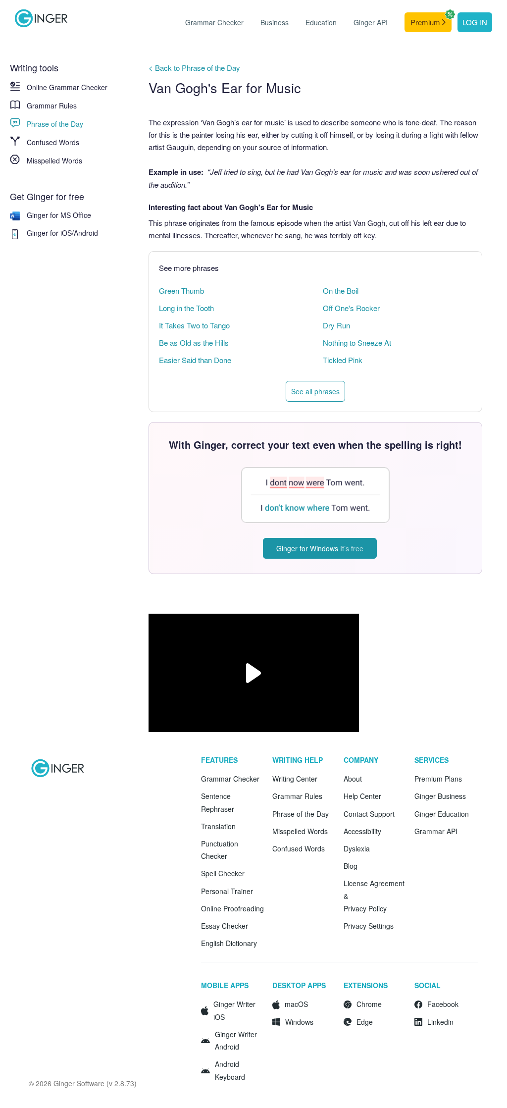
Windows (299, 1022)
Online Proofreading (232, 908)
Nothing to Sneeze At (357, 342)
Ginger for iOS (49, 233)
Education (321, 22)
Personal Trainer (227, 891)
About (353, 779)
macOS (296, 1004)
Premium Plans (438, 779)
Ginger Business (440, 796)
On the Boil (340, 290)
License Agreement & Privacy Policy (374, 895)
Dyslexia (357, 848)
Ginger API (371, 22)
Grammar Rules (52, 105)
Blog (350, 866)
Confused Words (53, 142)
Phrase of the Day (55, 124)
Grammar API (435, 831)
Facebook (442, 1004)
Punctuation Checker (219, 850)
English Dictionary (229, 943)
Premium (426, 22)
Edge (364, 1022)
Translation (218, 826)
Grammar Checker (214, 22)
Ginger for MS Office (59, 215)
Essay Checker (224, 926)
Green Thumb (181, 290)
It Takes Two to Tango (194, 325)
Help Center (362, 796)
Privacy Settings (369, 926)
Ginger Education (441, 814)
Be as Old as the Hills (194, 342)
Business (274, 22)
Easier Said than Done (195, 360)
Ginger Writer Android (236, 1040)
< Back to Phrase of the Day (194, 67)
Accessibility (362, 831)
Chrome (369, 1004)
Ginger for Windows (319, 548)
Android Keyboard (230, 1070)
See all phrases (315, 391)
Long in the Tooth (186, 308)
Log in (474, 22)
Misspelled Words (54, 160)
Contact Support (369, 814)
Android (86, 233)
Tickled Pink (342, 360)
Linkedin (440, 1022)
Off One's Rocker (351, 308)
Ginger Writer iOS (234, 1010)
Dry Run (336, 325)
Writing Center (294, 779)
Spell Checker (223, 873)
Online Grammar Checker (67, 87)
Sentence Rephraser (217, 802)
